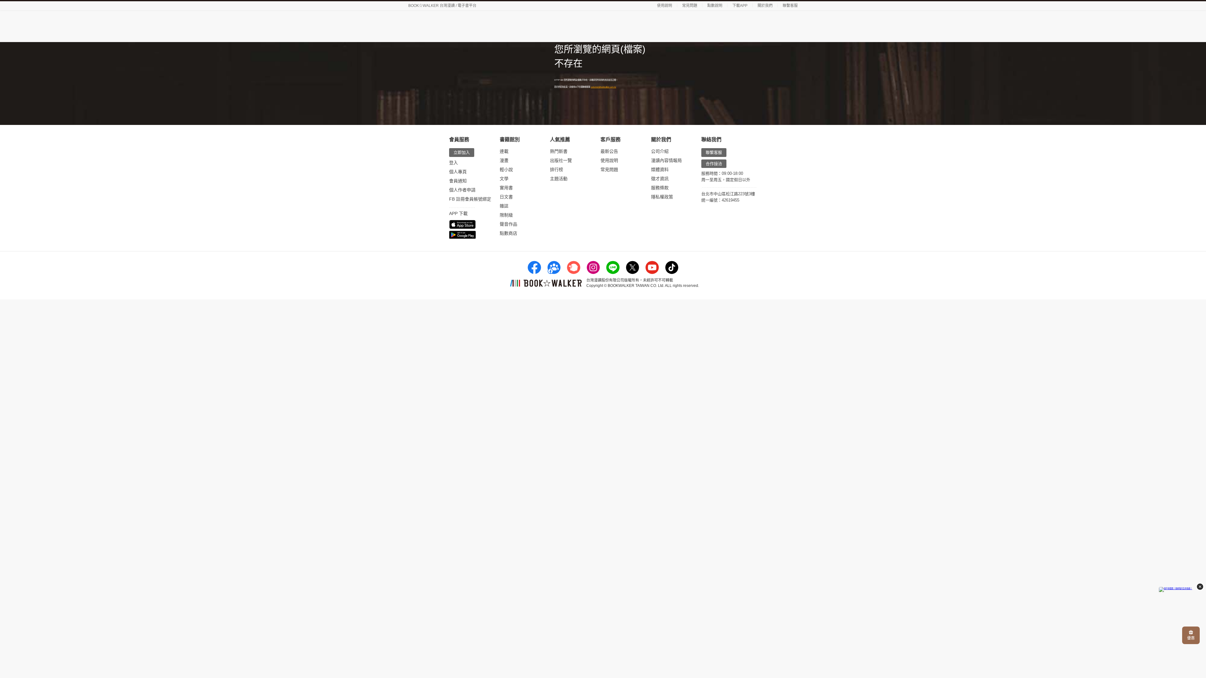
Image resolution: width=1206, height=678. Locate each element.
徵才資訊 (660, 178)
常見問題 (689, 5)
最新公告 (609, 151)
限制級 (506, 215)
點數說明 (714, 5)
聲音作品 (508, 224)
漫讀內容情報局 (666, 160)
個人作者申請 (462, 189)
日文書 (506, 196)
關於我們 (765, 5)
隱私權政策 (662, 196)
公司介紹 (660, 151)
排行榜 (556, 169)
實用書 (506, 187)
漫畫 (504, 160)
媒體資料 (660, 169)
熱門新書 (559, 151)
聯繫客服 (790, 5)
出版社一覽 (561, 160)
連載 (504, 151)
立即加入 (462, 152)
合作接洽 (714, 163)
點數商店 (508, 233)
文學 (504, 178)
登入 (453, 162)
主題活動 (559, 178)
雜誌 (504, 205)
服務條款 (660, 187)
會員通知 (458, 180)
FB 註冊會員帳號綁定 (470, 199)
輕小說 (506, 169)
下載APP (739, 5)
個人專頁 (458, 171)
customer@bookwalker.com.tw (603, 87)
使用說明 (664, 5)
